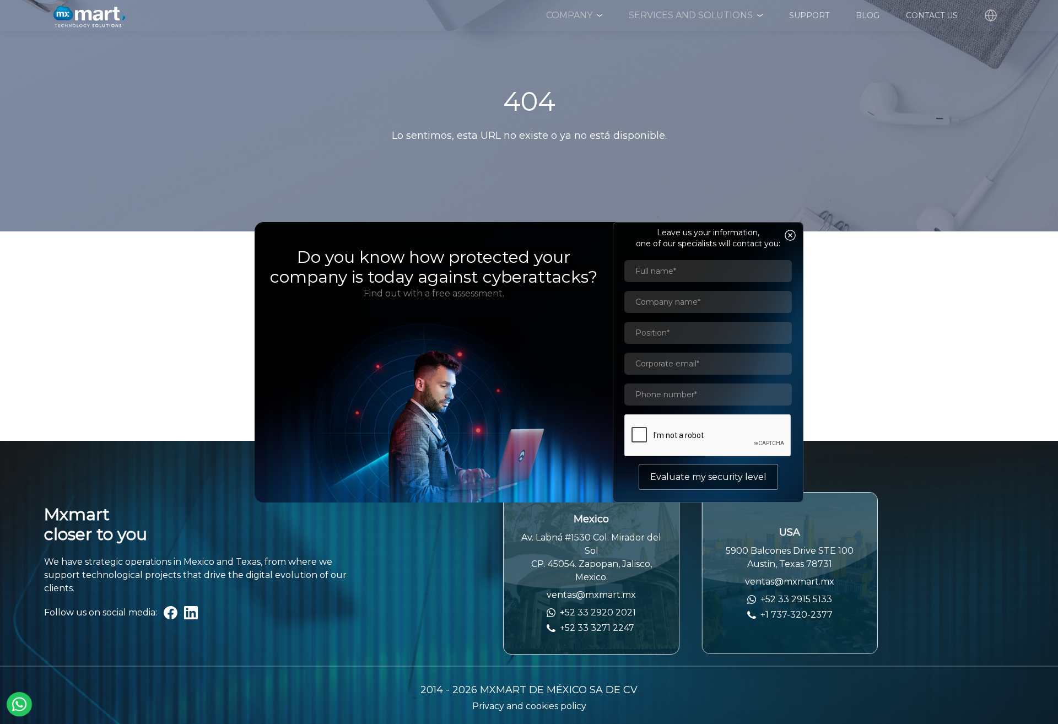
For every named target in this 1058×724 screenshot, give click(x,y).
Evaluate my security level (708, 477)
